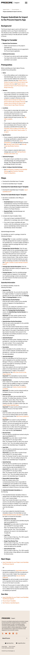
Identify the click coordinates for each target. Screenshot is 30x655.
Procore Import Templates (9, 601)
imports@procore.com (21, 570)
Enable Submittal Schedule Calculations (12, 514)
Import (4, 562)
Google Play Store (21, 643)
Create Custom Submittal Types (11, 405)
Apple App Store (9, 643)
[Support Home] (14, 2)
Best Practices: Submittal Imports (11, 603)
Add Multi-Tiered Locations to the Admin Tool (15, 128)
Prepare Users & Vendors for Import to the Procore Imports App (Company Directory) (16, 82)
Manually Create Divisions (12, 144)
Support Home (6, 9)
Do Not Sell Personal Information (8, 647)
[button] (26, 2)
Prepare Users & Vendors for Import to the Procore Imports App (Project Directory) (16, 85)
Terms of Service (12, 646)
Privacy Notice (4, 646)
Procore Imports (15, 9)
